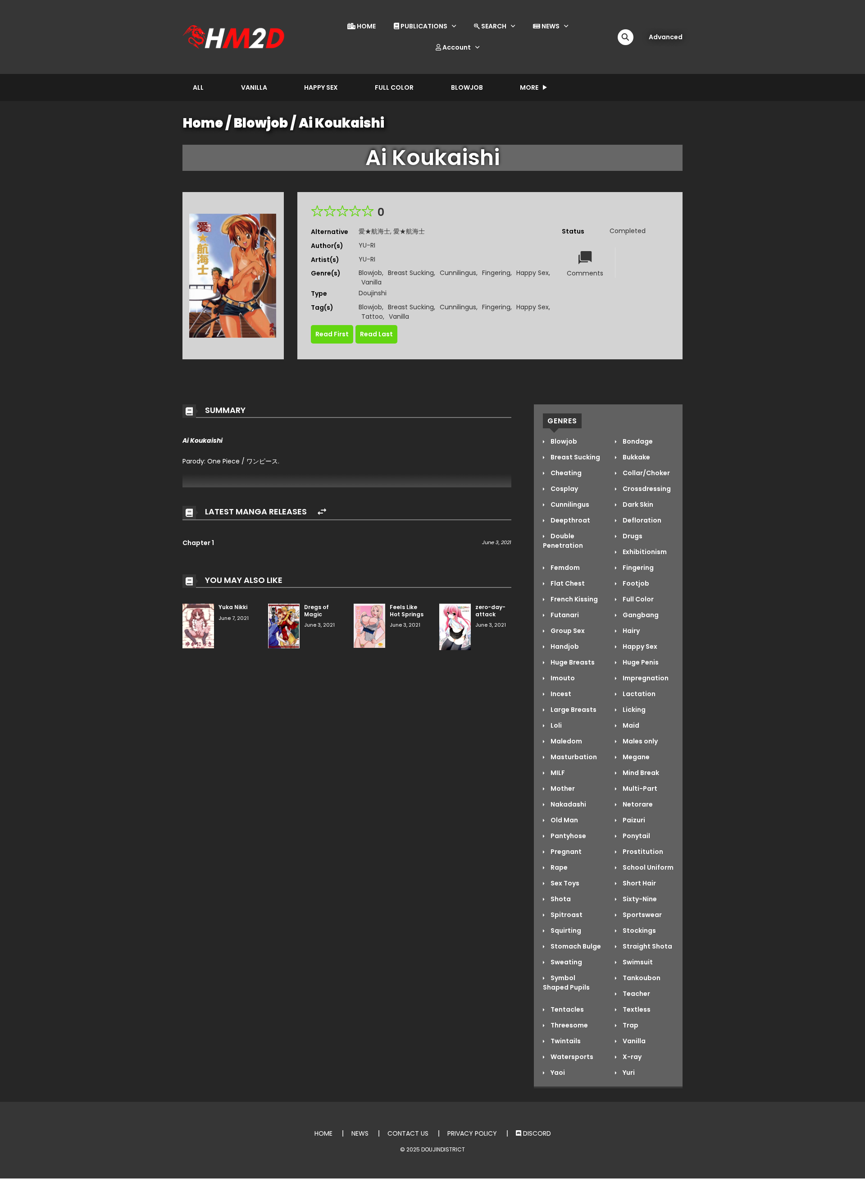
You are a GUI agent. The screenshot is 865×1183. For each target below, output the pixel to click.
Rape (558, 867)
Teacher (635, 993)
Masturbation (573, 756)
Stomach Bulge (575, 946)
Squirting (565, 930)
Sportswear (641, 914)
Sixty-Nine (639, 898)
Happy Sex (321, 87)
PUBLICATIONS (423, 26)
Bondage (637, 441)
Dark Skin (637, 504)
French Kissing (573, 599)
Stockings (638, 930)
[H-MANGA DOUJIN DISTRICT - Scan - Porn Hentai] (234, 36)
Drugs (631, 536)
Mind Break (640, 772)
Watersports (571, 1056)
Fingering (496, 272)
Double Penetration (563, 541)
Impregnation (645, 678)
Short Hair (638, 883)
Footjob (635, 583)
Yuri (628, 1072)
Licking (633, 709)
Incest (560, 693)
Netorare (637, 804)
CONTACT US (407, 1133)
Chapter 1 (198, 542)
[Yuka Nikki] (198, 625)
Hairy (630, 630)
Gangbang (640, 614)
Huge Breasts (572, 662)
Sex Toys (564, 883)
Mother (562, 788)
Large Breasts (572, 709)
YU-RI (367, 245)
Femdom (564, 567)
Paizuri (633, 820)
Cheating (565, 472)
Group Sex (567, 630)
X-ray (631, 1056)
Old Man (563, 820)
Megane (635, 756)
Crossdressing (646, 488)
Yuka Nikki (233, 607)
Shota (560, 898)
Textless (636, 1009)
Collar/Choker (645, 472)
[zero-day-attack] (455, 626)
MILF (557, 772)
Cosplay (563, 488)
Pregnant (565, 851)
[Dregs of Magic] (284, 625)
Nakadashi (567, 804)
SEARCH (493, 26)
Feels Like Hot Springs (406, 610)
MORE (529, 87)
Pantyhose (567, 835)
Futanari (564, 614)
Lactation (638, 693)
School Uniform (647, 867)
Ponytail (635, 835)
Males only (639, 741)
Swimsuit (637, 962)
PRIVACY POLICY (472, 1133)
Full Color (394, 87)
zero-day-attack (490, 610)
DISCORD (536, 1133)
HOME (365, 26)
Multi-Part (639, 788)
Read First (332, 334)
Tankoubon (640, 977)
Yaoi (557, 1072)
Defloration (641, 520)
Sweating (565, 962)
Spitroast (566, 914)
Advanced (666, 36)
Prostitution (642, 851)
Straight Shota (646, 946)
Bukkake (635, 457)
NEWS (550, 26)
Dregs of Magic (316, 610)
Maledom (565, 741)
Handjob (564, 646)
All (198, 87)
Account (456, 47)
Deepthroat (569, 520)
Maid (630, 725)
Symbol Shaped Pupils (566, 982)
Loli (555, 725)
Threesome (568, 1025)
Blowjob (467, 87)
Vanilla (254, 87)
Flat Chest (567, 583)
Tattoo (372, 316)
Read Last (376, 334)
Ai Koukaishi (341, 123)
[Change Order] (322, 511)
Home (203, 123)
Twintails (565, 1040)
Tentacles (566, 1009)
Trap (629, 1025)
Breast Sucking (411, 272)
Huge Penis (640, 662)
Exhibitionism (644, 551)
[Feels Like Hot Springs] (369, 625)
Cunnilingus (458, 272)
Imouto (562, 678)
